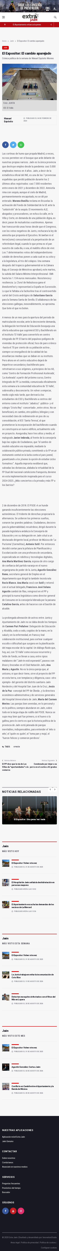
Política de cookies (48, 1242)
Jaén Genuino (7, 1141)
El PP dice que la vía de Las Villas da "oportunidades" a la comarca (15, 767)
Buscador (6, 1192)
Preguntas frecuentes (11, 1183)
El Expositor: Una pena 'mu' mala (29, 819)
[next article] (51, 24)
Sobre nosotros (8, 1158)
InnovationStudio (50, 1237)
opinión (16, 747)
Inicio (4, 41)
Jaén (12, 41)
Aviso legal (15, 1242)
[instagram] (21, 1211)
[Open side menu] (3, 17)
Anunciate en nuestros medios (14, 1167)
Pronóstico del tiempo (11, 1188)
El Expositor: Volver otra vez (24, 863)
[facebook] (5, 144)
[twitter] (13, 144)
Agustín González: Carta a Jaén (26, 1067)
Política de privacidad (30, 1242)
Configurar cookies (49, 1247)
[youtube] (13, 1211)
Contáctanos (7, 1162)
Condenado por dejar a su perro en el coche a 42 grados (43, 765)
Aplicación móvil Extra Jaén (13, 1137)
